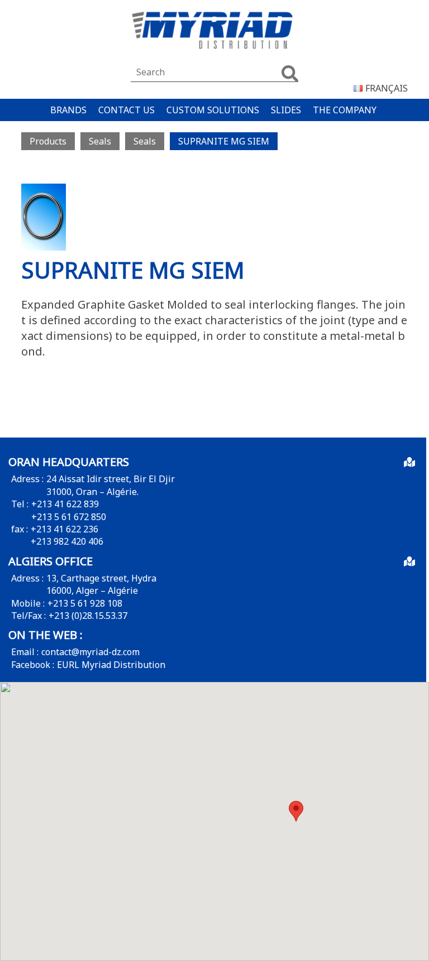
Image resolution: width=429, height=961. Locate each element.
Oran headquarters (68, 461)
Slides (286, 110)
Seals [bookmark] (100, 141)
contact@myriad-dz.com (90, 652)
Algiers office (50, 561)
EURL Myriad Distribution (111, 665)
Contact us (126, 110)
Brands (68, 110)
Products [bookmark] (48, 141)
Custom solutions (212, 110)
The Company (344, 110)
